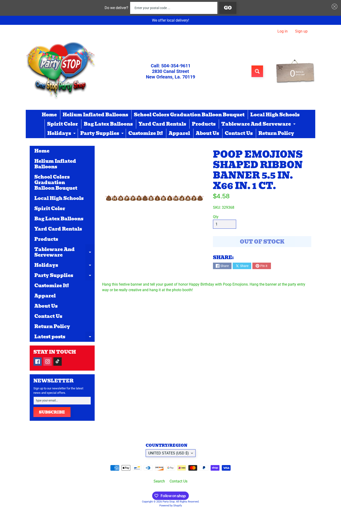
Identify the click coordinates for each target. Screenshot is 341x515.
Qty (216, 217)
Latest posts (64, 337)
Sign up (301, 31)
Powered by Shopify (170, 505)
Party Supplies (102, 134)
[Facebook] (37, 361)
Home (49, 114)
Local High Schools (274, 114)
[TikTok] (57, 361)
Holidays (62, 134)
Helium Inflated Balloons (95, 114)
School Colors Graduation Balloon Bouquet (189, 114)
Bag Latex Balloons (108, 124)
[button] (333, 6)
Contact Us (239, 133)
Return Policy (276, 133)
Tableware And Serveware (259, 124)
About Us (207, 133)
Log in (282, 31)
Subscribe (52, 412)
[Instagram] (47, 361)
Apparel (179, 133)
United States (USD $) (168, 453)
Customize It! (145, 133)
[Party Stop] (60, 71)
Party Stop (169, 501)
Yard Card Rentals (162, 124)
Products (204, 124)
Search (159, 481)
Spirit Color (62, 124)
